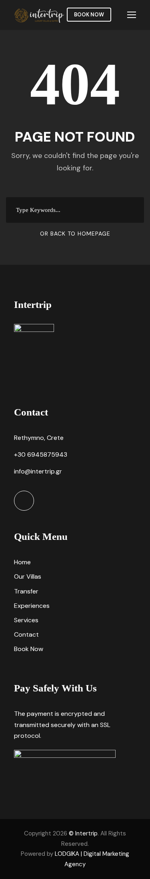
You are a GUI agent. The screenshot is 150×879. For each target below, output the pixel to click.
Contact (26, 634)
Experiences (32, 605)
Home (22, 562)
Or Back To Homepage (75, 233)
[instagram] (24, 501)
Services (26, 620)
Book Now (89, 14)
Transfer (26, 591)
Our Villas (27, 576)
